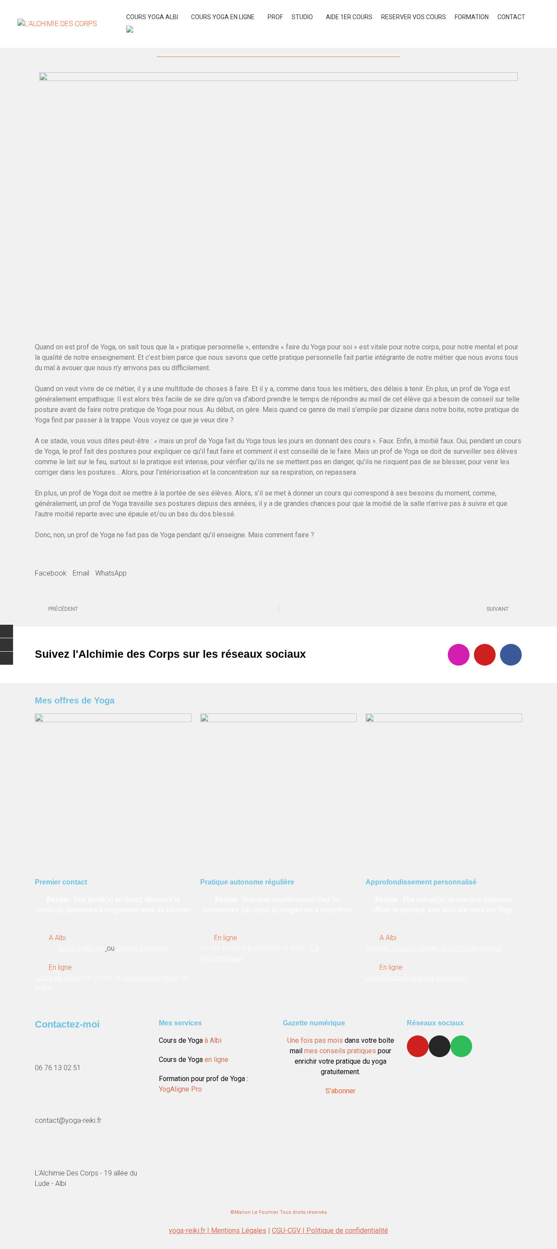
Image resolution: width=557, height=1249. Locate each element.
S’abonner (340, 1091)
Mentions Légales (238, 1230)
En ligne (60, 967)
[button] (51, 568)
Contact (511, 16)
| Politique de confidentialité (345, 1230)
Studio (302, 16)
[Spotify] (461, 1046)
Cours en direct (58, 978)
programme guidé (151, 978)
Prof (275, 16)
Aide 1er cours (349, 16)
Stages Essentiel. (142, 948)
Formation (472, 16)
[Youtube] (485, 655)
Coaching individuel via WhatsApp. (417, 978)
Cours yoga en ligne (223, 16)
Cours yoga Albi (152, 16)
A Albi (57, 938)
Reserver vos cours (413, 16)
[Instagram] (459, 655)
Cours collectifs (81, 948)
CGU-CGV (287, 1230)
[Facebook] (511, 655)
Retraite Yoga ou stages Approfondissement (433, 948)
